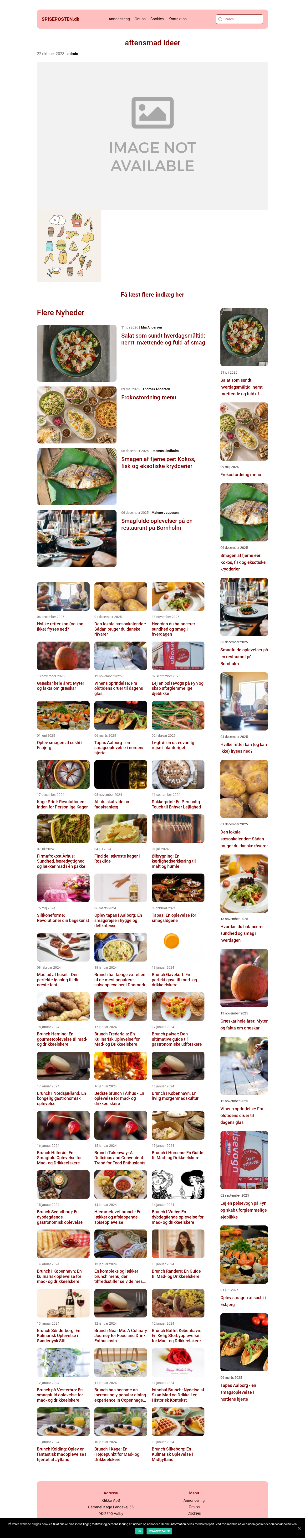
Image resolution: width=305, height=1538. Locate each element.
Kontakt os (177, 19)
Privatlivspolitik (159, 1531)
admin (72, 53)
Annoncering (119, 19)
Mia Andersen (151, 327)
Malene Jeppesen (165, 512)
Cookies (157, 19)
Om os (140, 19)
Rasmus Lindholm (165, 451)
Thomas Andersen (156, 389)
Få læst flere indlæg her (152, 294)
